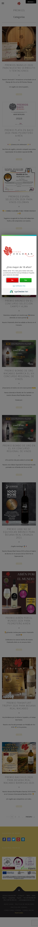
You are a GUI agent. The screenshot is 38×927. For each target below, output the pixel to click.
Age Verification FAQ (19, 286)
